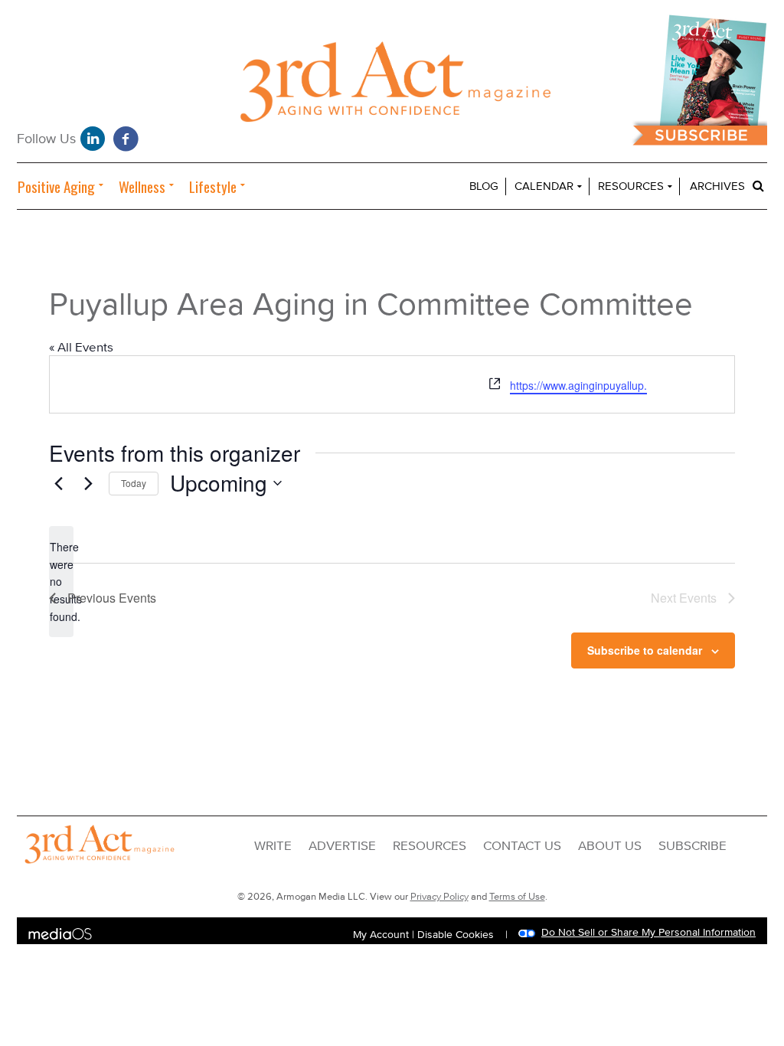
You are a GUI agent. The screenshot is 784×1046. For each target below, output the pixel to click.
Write (273, 846)
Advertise (342, 846)
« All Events (81, 347)
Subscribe (692, 846)
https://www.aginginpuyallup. (578, 385)
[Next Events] (88, 483)
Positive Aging (56, 186)
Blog (483, 186)
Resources (631, 186)
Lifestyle (213, 186)
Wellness (142, 186)
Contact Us (522, 846)
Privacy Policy (439, 897)
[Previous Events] (58, 483)
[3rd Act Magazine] (392, 85)
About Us (610, 846)
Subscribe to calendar (644, 650)
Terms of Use (517, 897)
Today (133, 482)
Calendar (543, 186)
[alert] (61, 581)
